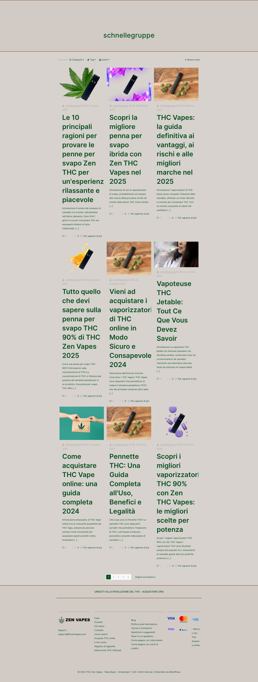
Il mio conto (100, 642)
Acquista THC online (104, 638)
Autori (105, 59)
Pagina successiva (144, 577)
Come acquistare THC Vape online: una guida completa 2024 (79, 483)
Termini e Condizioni (141, 628)
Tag (92, 59)
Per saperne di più (92, 236)
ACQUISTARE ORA (153, 591)
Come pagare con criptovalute (146, 640)
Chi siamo (99, 626)
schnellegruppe (73, 105)
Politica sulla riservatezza (144, 624)
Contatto (98, 630)
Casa (96, 618)
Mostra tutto (193, 59)
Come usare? (101, 634)
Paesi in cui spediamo (142, 636)
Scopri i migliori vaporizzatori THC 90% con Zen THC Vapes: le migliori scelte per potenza (178, 492)
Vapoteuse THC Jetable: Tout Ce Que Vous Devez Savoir (174, 311)
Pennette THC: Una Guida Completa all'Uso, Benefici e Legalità (125, 483)
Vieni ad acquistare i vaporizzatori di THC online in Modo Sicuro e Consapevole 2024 (130, 328)
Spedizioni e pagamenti (143, 632)
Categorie (77, 59)
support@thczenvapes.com (72, 634)
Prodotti (98, 622)
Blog (133, 620)
